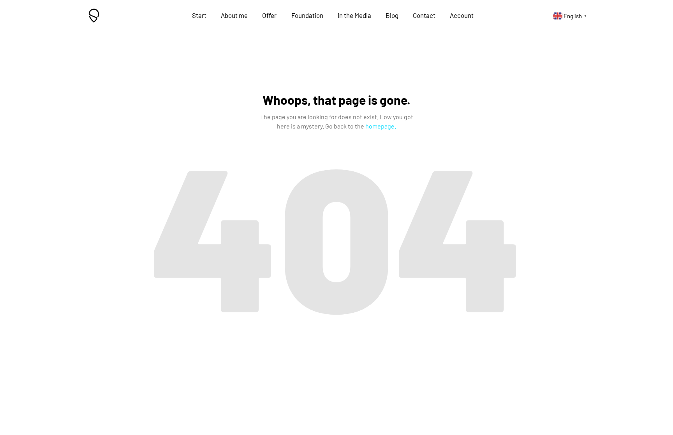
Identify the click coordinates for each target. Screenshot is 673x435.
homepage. (380, 126)
